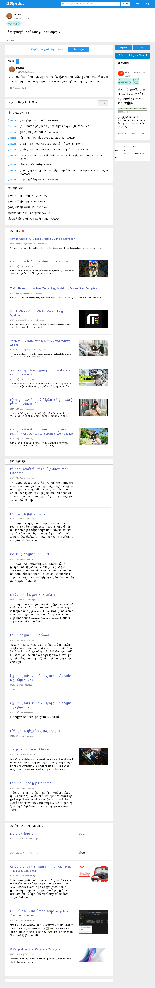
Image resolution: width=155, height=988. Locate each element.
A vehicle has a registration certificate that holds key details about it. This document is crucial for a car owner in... (56, 248)
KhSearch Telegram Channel (132, 55)
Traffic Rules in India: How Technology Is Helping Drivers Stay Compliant (54, 288)
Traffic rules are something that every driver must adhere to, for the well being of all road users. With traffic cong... (56, 297)
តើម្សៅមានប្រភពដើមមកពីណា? (29, 635)
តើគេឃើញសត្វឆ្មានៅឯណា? (27, 514)
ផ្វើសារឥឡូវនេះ (79, 49)
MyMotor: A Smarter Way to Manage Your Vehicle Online (40, 343)
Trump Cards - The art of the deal (30, 749)
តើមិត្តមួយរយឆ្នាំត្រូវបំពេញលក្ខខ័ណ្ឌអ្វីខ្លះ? (35, 731)
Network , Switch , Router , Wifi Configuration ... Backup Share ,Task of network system (40, 960)
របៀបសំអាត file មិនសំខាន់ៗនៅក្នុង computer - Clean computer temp (39, 913)
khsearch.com (124, 79)
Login (137, 3)
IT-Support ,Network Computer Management (37, 949)
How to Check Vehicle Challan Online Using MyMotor (36, 313)
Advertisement (124, 153)
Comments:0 (19, 88)
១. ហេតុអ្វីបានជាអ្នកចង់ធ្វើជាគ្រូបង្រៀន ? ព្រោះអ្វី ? (35, 717)
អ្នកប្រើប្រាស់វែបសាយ (128, 81)
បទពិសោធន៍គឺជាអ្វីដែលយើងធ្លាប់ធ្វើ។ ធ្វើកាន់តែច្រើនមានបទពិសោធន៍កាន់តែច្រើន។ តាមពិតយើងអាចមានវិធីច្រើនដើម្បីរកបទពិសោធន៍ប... (40, 415)
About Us (121, 146)
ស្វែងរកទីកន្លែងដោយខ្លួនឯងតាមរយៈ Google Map (40, 261)
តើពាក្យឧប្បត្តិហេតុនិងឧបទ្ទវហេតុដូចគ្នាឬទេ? (34, 32)
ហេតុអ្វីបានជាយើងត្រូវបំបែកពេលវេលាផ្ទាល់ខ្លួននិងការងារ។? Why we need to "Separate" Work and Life (42, 431)
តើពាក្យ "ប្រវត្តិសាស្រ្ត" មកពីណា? (30, 783)
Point (135, 83)
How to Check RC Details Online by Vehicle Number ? (42, 239)
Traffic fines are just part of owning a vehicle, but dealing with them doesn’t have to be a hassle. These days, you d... (40, 326)
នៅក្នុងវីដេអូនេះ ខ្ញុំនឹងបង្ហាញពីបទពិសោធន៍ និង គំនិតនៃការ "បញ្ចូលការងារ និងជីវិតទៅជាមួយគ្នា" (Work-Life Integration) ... (39, 444)
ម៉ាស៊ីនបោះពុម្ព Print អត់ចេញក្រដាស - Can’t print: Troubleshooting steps (40, 869)
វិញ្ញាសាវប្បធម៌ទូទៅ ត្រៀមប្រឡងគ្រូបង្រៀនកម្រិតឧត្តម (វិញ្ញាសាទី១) (40, 705)
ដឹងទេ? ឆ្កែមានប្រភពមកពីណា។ (29, 554)
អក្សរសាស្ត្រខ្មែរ (14, 23)
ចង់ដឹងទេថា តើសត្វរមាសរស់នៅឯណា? (34, 595)
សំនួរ (12, 690)
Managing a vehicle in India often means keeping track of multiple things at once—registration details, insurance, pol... (40, 355)
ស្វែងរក (125, 3)
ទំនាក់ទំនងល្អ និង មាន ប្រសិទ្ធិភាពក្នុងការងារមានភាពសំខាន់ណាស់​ (40, 372)
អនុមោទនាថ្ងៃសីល (21, 834)
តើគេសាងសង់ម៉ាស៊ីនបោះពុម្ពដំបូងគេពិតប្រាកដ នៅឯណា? (39, 471)
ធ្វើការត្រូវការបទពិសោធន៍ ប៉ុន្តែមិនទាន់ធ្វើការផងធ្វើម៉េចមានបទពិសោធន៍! (41, 402)
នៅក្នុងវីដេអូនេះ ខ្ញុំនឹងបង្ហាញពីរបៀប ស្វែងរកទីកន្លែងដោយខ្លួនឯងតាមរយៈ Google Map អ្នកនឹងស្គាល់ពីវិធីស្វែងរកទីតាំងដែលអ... (42, 272)
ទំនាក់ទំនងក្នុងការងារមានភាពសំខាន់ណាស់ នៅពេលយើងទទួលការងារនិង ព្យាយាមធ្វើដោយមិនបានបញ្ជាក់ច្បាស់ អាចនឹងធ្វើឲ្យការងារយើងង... (40, 385)
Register (123, 48)
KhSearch (126, 150)
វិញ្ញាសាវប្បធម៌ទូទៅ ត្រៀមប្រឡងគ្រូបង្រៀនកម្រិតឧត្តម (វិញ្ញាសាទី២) (40, 678)
